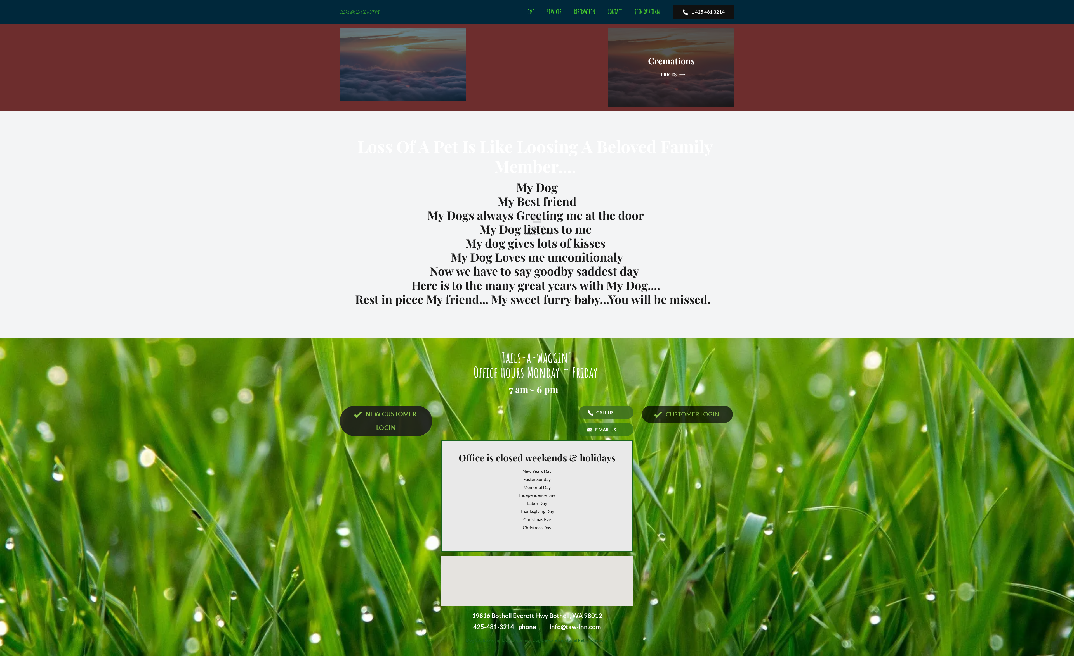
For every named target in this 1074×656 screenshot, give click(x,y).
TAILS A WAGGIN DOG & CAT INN (359, 12)
